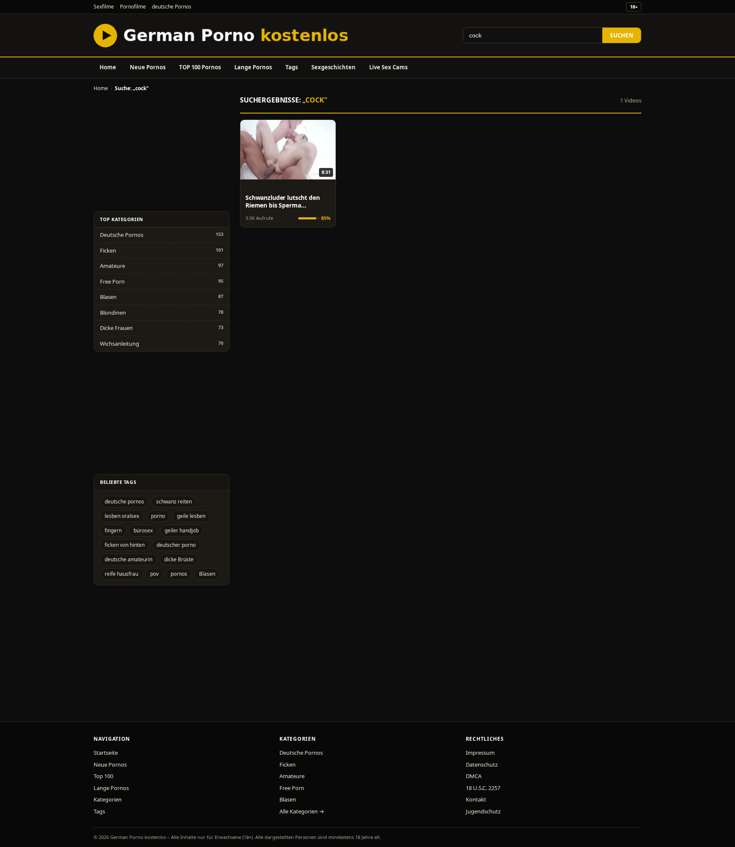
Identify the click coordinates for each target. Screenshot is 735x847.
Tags (291, 67)
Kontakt (476, 799)
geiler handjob (182, 530)
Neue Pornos (147, 67)
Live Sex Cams (388, 67)
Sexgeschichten (333, 67)
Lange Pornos (253, 67)
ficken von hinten (125, 545)
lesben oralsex (122, 516)
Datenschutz (482, 764)
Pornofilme (133, 6)
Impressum (480, 752)
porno (158, 516)
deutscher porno (176, 545)
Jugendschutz (483, 811)
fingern (113, 530)
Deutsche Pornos (121, 235)
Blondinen (113, 312)
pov (154, 573)
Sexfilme (104, 6)
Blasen (108, 297)
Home (108, 67)
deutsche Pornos (171, 6)
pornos (179, 573)
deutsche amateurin (128, 559)
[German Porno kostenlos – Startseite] (223, 35)
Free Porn (112, 281)
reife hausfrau (121, 573)
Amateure (112, 266)
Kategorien (108, 799)
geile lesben (191, 516)
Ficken (108, 250)
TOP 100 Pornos (200, 67)
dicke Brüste (179, 559)
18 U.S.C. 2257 (483, 788)
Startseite (106, 752)
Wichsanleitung (119, 343)
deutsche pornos (124, 501)
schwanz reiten (174, 501)
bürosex (143, 530)
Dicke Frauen (116, 328)
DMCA (473, 776)
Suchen (621, 35)
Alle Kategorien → (301, 811)
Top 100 (103, 776)
